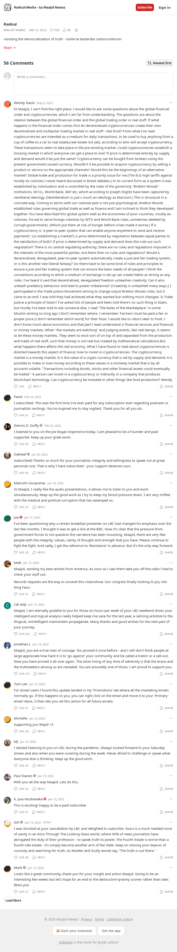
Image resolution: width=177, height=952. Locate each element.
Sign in (165, 7)
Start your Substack (76, 931)
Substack (66, 942)
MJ (16, 741)
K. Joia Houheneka (28, 799)
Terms (99, 919)
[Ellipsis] (171, 102)
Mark (18, 867)
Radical (10, 24)
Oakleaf (20, 454)
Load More (13, 900)
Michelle (20, 718)
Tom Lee (20, 684)
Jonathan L (22, 644)
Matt (17, 562)
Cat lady (20, 604)
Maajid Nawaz (15, 30)
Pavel (18, 396)
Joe (16, 517)
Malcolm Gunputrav (30, 483)
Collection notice (120, 919)
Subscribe (145, 7)
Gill (16, 822)
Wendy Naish (24, 102)
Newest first (162, 63)
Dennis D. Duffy (26, 425)
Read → (10, 47)
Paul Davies (23, 775)
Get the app (111, 931)
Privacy (86, 919)
